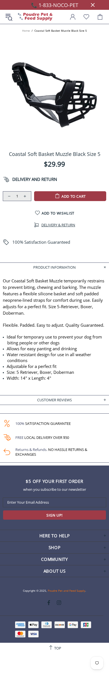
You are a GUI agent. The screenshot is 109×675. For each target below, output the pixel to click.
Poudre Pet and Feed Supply (35, 17)
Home (26, 31)
